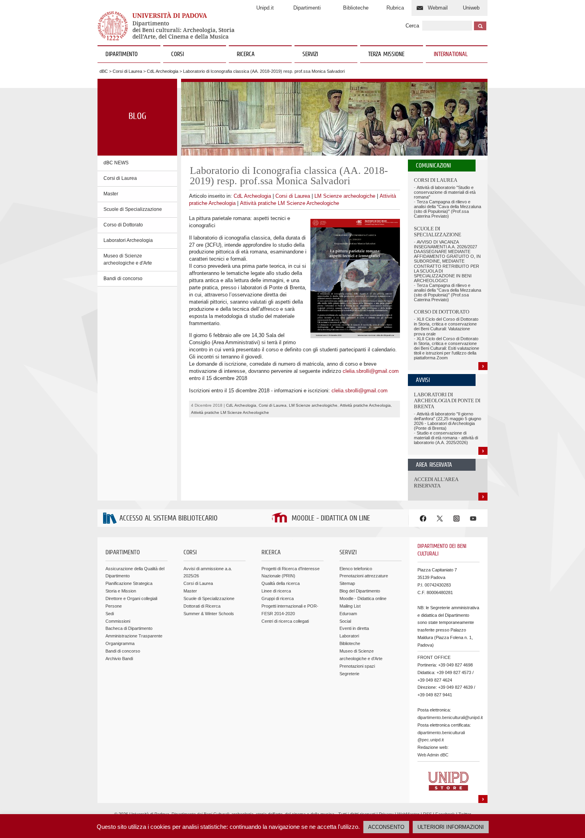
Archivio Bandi (119, 658)
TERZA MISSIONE (386, 54)
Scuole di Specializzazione (132, 209)
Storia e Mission (120, 591)
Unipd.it (265, 8)
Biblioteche (356, 8)
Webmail (438, 8)
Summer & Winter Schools (208, 613)
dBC (103, 71)
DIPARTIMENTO (121, 54)
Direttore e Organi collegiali (131, 598)
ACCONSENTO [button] (386, 827)
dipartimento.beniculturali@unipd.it (450, 717)
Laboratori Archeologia (128, 240)
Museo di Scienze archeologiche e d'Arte (127, 259)
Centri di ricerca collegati (285, 621)
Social (345, 621)
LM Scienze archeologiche (344, 196)
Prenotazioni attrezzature (363, 575)
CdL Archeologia (162, 71)
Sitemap (347, 583)
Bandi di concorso (122, 278)
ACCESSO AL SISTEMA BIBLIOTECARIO (168, 518)
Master (110, 193)
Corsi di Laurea (127, 71)
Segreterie (349, 673)
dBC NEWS (116, 162)
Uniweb (471, 8)
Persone (113, 606)
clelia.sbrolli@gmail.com (371, 371)
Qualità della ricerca (280, 583)
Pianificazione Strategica (128, 583)
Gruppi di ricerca (277, 598)
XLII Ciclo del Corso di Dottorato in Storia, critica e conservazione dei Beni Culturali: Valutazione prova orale (446, 326)
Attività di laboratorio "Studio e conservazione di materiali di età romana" (445, 192)
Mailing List (350, 606)
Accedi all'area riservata (436, 482)
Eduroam (348, 613)
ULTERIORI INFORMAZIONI (450, 827)
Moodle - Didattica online (362, 598)
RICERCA (246, 54)
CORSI (177, 54)
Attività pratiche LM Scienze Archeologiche (289, 203)
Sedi (109, 613)
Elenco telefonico (355, 568)
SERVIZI (310, 54)
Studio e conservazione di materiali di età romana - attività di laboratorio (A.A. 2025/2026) (446, 438)
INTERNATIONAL (451, 54)
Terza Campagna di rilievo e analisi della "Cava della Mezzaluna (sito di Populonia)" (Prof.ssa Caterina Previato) (447, 208)
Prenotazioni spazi (357, 666)
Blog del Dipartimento (359, 591)
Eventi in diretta (354, 628)
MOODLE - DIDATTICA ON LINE (331, 518)
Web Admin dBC (432, 754)
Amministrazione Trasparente (133, 635)
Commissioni (117, 621)
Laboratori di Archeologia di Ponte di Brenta (447, 400)
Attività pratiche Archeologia (365, 405)
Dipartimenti (307, 8)
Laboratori (349, 635)
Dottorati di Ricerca (201, 606)
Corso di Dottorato (123, 224)
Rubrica (395, 8)
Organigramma (120, 643)
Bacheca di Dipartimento (128, 628)
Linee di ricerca (276, 591)
